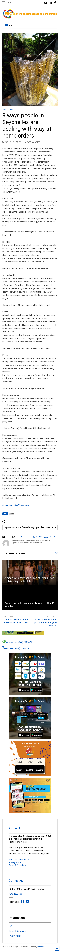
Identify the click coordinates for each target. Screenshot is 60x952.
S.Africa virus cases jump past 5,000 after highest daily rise (45, 622)
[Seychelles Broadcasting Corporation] (30, 18)
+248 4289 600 (15, 894)
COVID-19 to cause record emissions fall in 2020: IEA (15, 621)
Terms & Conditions (17, 865)
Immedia (40, 947)
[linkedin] (51, 2)
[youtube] (45, 2)
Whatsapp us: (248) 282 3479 (19, 642)
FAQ (10, 926)
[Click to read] (30, 572)
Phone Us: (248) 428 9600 (17, 648)
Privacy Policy (15, 862)
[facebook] (55, 2)
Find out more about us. (19, 859)
